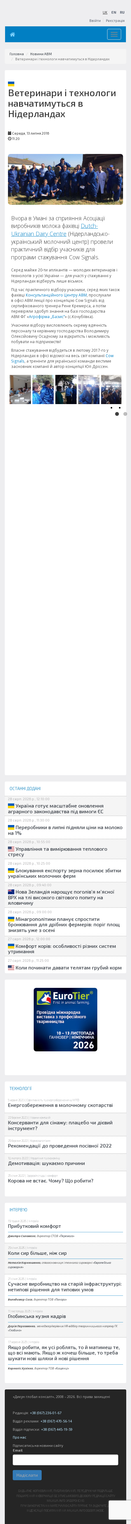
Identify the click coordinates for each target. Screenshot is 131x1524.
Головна (17, 54)
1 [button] (117, 414)
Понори (60, 1299)
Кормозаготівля (40, 1140)
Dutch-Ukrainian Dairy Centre (54, 229)
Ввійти (95, 20)
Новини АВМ (41, 54)
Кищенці (62, 1368)
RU (122, 12)
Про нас (19, 1437)
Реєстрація (115, 20)
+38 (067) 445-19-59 (56, 1429)
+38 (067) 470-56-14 (56, 1421)
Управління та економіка (45, 1158)
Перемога (66, 1236)
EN (113, 12)
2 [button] (125, 414)
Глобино (14, 1330)
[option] (19, 388)
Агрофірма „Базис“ (47, 316)
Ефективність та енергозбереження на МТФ (53, 1100)
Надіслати (27, 1475)
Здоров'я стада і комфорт (42, 1175)
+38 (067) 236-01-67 (45, 1412)
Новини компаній (40, 1117)
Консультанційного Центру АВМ (56, 295)
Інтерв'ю (33, 1221)
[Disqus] (65, 531)
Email (18, 1450)
